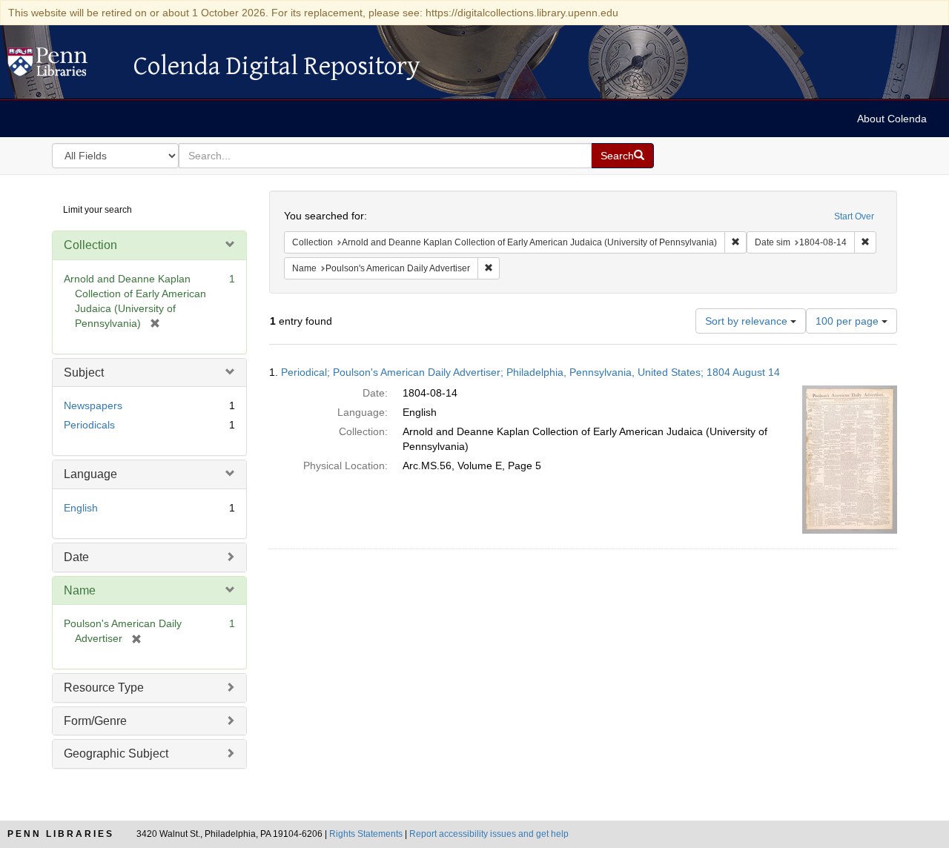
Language (90, 474)
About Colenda (892, 119)
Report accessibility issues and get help (489, 834)
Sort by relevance (747, 321)
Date (76, 557)
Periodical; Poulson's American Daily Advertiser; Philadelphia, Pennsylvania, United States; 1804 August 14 (530, 372)
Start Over (854, 216)
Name (80, 590)
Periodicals (89, 425)
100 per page (849, 321)
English (81, 508)
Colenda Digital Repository (63, 66)
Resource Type (104, 687)
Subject (84, 372)
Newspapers (93, 405)
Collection (90, 245)
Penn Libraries (60, 834)
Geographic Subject (116, 753)
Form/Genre (95, 721)
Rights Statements (366, 834)
